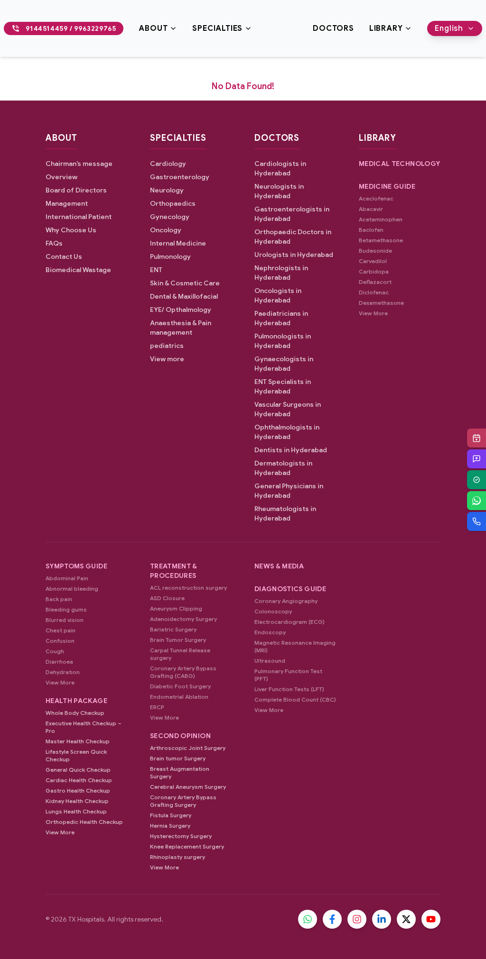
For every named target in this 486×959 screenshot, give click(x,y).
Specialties (217, 28)
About (153, 28)
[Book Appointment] (476, 438)
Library (386, 28)
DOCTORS (333, 28)
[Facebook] (332, 919)
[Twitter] (406, 919)
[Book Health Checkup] (476, 479)
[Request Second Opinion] (476, 458)
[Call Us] (476, 521)
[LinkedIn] (381, 919)
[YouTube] (430, 919)
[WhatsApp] (476, 500)
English (449, 28)
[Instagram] (356, 919)
